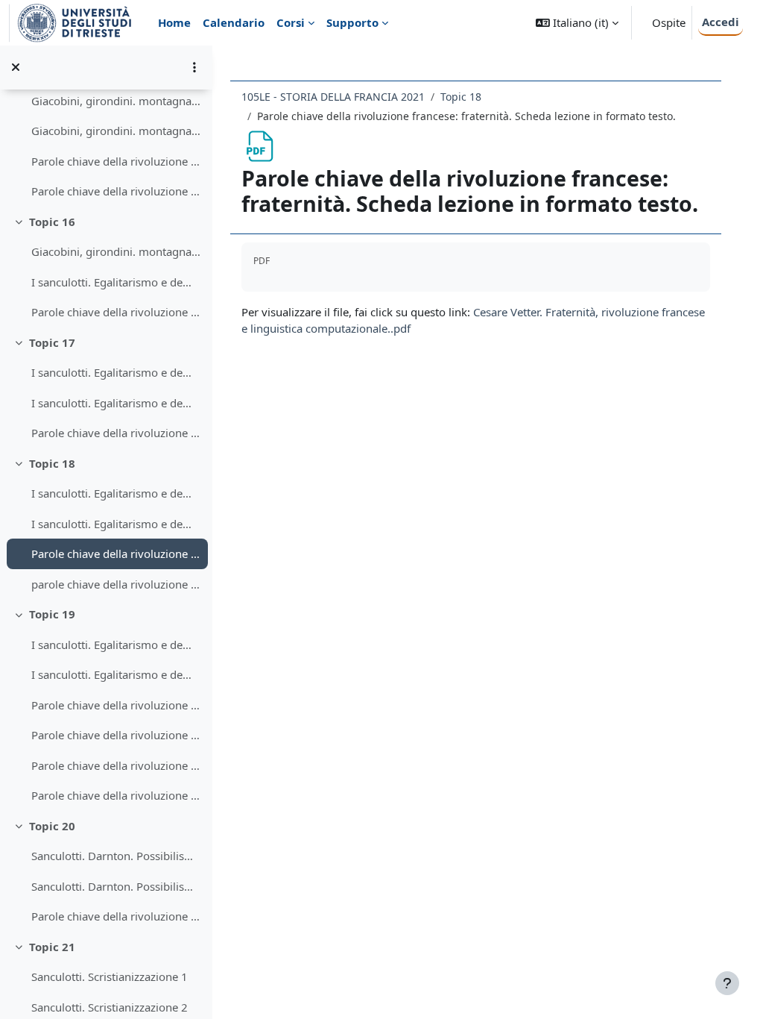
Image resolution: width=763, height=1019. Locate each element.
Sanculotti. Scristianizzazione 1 (109, 976)
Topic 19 (52, 613)
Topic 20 (52, 825)
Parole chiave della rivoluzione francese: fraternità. (115, 734)
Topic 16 (52, 221)
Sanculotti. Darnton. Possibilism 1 (115, 855)
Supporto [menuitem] (352, 22)
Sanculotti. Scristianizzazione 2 (109, 1007)
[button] (577, 23)
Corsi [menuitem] (290, 22)
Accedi (720, 21)
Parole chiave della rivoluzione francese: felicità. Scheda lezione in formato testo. (115, 161)
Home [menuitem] (174, 22)
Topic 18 (52, 463)
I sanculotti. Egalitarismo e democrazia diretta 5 (115, 523)
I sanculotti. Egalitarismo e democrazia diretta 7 (115, 674)
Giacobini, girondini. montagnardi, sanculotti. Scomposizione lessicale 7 (115, 100)
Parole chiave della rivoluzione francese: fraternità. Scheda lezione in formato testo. (115, 553)
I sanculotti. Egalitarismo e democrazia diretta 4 (115, 493)
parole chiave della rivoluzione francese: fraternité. (115, 584)
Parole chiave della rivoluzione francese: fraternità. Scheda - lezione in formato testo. (115, 704)
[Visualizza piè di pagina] (727, 983)
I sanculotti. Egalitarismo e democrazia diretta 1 (115, 282)
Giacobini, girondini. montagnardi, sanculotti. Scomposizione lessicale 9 (115, 251)
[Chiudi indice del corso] (16, 67)
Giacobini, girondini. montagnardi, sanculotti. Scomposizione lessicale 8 (115, 130)
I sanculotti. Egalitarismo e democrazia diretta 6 (115, 644)
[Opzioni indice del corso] (194, 67)
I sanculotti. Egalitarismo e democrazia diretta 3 (115, 402)
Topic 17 (52, 342)
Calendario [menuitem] (234, 22)
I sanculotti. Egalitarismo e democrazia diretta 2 (115, 372)
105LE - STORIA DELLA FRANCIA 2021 (333, 97)
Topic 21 (52, 946)
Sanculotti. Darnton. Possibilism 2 (115, 886)
